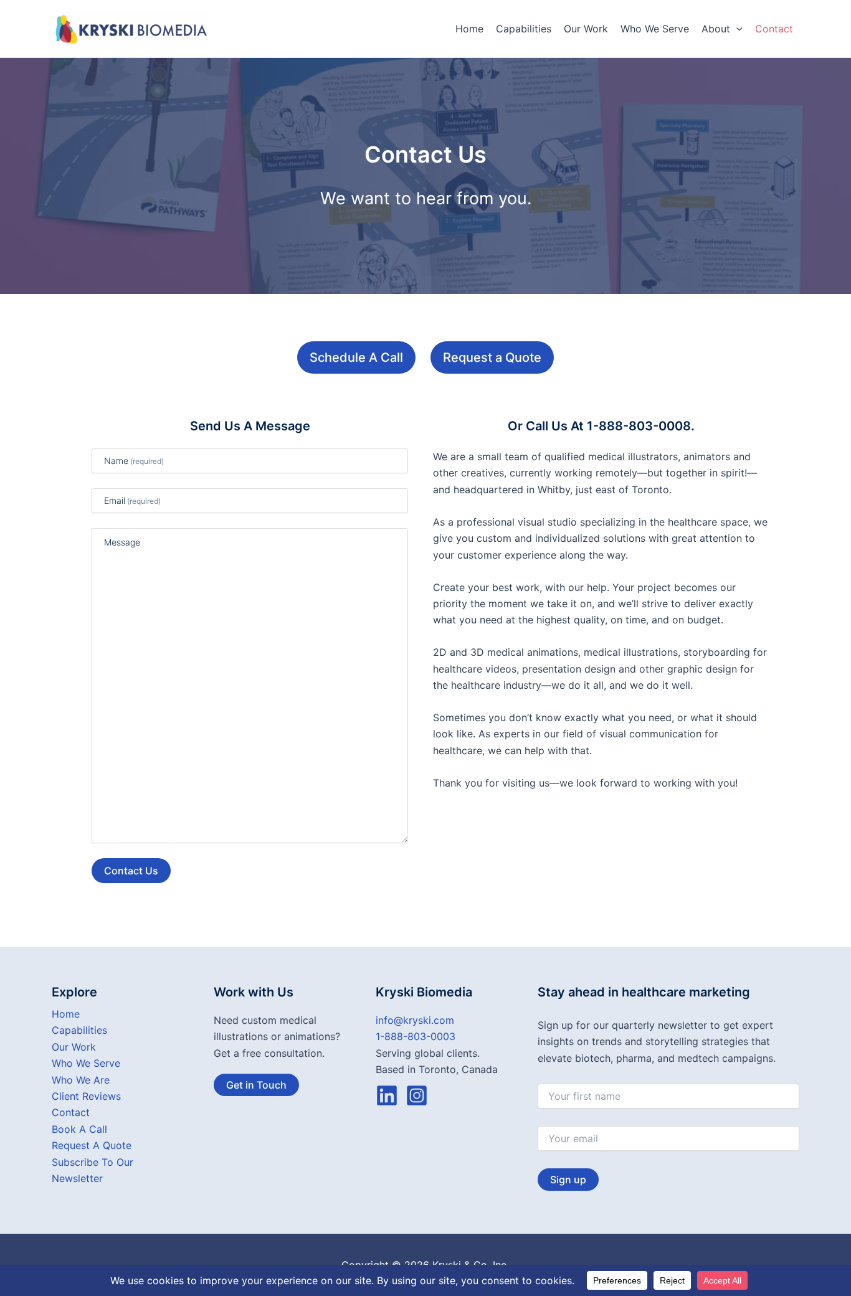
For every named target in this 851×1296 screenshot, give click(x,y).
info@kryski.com (415, 1020)
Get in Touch (256, 1085)
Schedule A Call (356, 357)
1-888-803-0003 (415, 1036)
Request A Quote (91, 1145)
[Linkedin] (387, 1095)
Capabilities (523, 28)
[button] (736, 29)
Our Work (586, 28)
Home (469, 28)
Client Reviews (86, 1096)
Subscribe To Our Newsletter (92, 1170)
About (715, 28)
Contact (774, 28)
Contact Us (131, 870)
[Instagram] (417, 1095)
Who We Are (81, 1080)
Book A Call (79, 1129)
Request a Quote (492, 357)
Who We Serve (654, 28)
